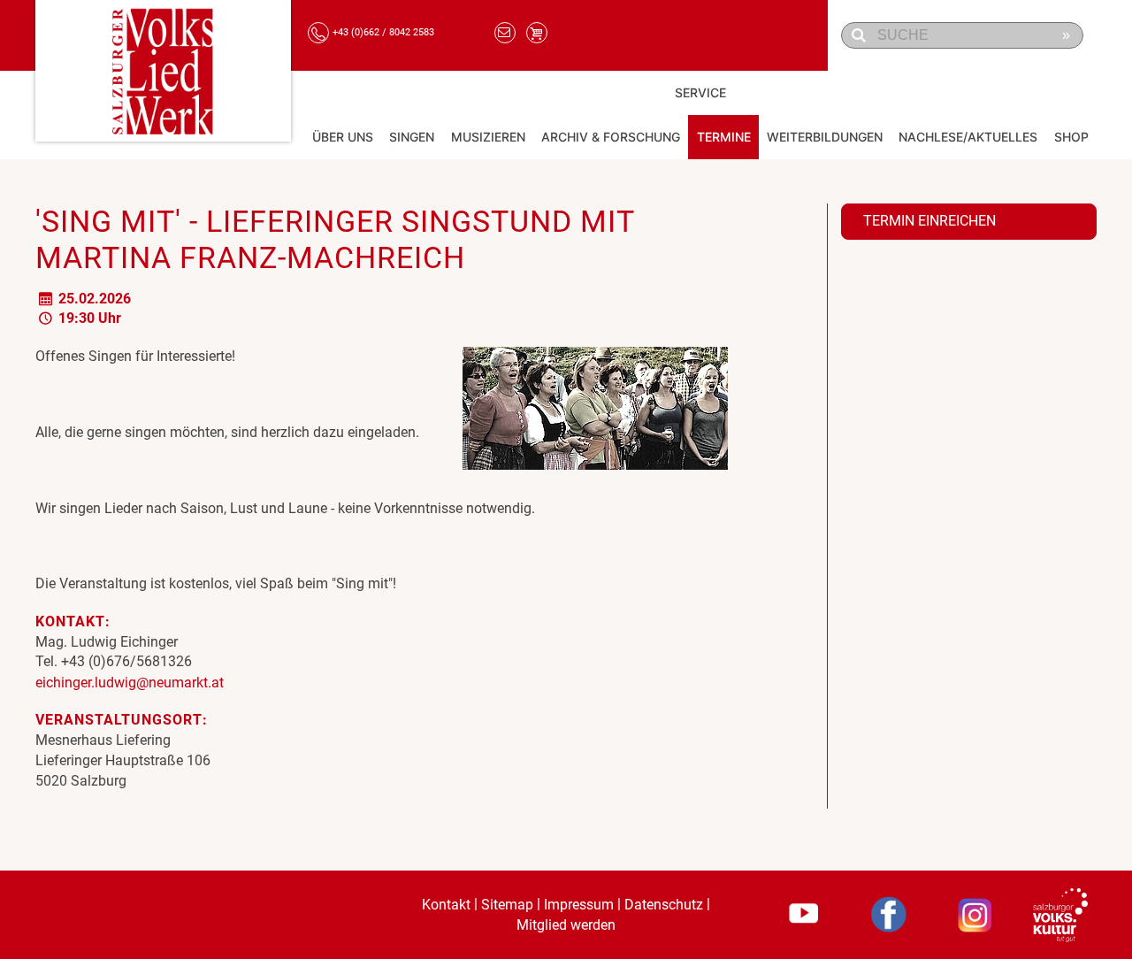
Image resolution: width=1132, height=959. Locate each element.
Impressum (579, 904)
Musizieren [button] (488, 136)
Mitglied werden (566, 925)
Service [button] (700, 92)
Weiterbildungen (825, 136)
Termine (724, 136)
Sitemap (507, 904)
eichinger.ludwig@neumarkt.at (129, 682)
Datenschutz (663, 904)
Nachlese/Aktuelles (968, 136)
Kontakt (446, 904)
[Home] (163, 71)
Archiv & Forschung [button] (610, 136)
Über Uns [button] (342, 136)
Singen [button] (411, 136)
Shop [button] (1071, 136)
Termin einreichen (929, 220)
